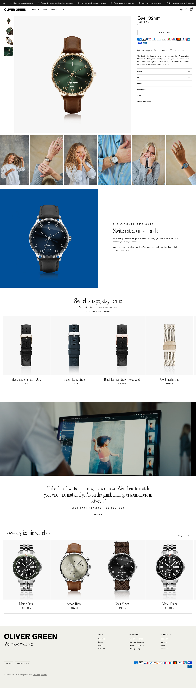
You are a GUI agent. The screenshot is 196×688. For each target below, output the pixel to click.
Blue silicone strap (74, 380)
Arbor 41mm (74, 604)
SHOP (100, 634)
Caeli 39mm (122, 604)
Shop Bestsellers (185, 536)
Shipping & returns (137, 642)
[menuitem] (35, 9)
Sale (62, 9)
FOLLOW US (166, 634)
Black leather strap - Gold (26, 380)
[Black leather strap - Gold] (26, 345)
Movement (141, 89)
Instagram (164, 639)
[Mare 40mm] (26, 570)
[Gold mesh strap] (169, 345)
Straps (45, 9)
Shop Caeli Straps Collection (98, 311)
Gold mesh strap (169, 380)
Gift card (101, 649)
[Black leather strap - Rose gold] (122, 345)
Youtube (164, 642)
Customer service (136, 639)
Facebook (164, 649)
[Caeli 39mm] (122, 570)
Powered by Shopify (40, 675)
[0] (190, 9)
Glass (139, 83)
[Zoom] (126, 21)
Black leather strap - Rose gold (122, 380)
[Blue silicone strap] (74, 345)
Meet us (54, 9)
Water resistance (144, 102)
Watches (34, 9)
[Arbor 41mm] (74, 570)
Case (139, 71)
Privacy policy (135, 649)
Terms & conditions (137, 645)
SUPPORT (134, 634)
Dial (138, 77)
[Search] (186, 9)
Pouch (100, 645)
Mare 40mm (26, 604)
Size (139, 96)
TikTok (163, 645)
